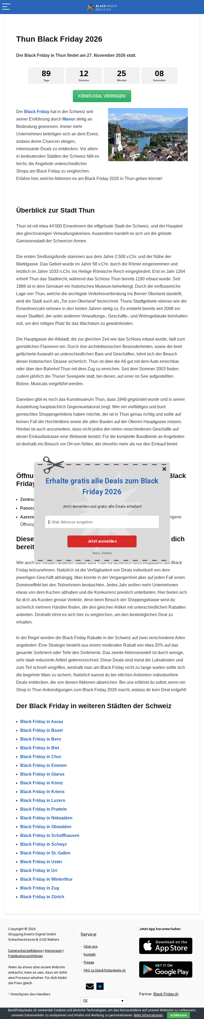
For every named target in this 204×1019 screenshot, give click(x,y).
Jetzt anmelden (102, 541)
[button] (102, 486)
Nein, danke (102, 552)
